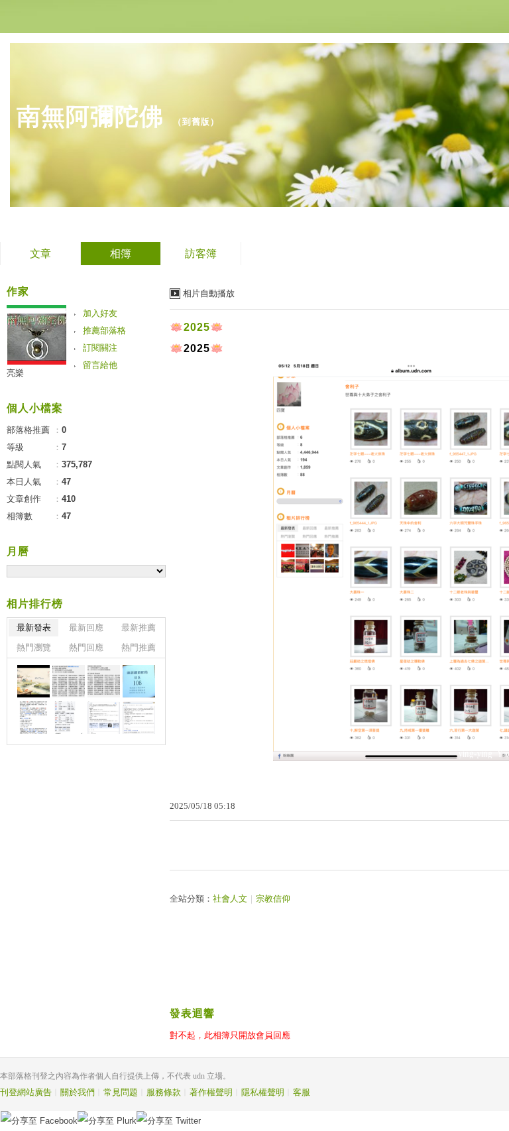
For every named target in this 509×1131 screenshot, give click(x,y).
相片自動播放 (209, 293)
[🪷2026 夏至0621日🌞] (33, 681)
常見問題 (120, 1092)
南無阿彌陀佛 (90, 116)
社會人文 (230, 899)
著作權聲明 (211, 1092)
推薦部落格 (104, 330)
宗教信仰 (273, 899)
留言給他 (100, 365)
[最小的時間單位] (103, 717)
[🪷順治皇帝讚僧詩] (103, 681)
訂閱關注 (100, 348)
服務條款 (163, 1092)
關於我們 (77, 1092)
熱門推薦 (138, 647)
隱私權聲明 (262, 1092)
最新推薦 (138, 627)
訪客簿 (201, 253)
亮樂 (15, 373)
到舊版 (196, 122)
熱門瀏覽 (34, 647)
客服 (301, 1092)
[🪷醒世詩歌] (68, 681)
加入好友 (100, 313)
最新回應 (86, 627)
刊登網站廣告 (26, 1092)
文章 (40, 253)
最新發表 (34, 627)
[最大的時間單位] (139, 717)
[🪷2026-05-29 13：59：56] (139, 681)
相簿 (120, 253)
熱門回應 (86, 647)
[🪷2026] (33, 717)
